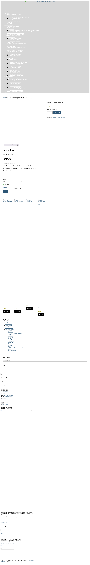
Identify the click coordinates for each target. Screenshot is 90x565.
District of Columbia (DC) (15, 333)
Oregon (10, 345)
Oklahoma (11, 344)
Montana (10, 338)
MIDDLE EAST (9, 328)
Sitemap (2, 535)
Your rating (6, 170)
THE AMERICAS (9, 98)
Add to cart (57, 112)
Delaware (10, 332)
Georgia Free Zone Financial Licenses (17, 75)
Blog (5, 92)
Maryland (10, 337)
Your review (6, 172)
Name (5, 179)
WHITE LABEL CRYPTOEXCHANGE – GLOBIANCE (13, 91)
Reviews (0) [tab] (15, 145)
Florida (10, 334)
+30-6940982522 (6, 406)
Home (4, 97)
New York (11, 342)
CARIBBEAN (8, 325)
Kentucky (10, 336)
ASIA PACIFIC (8, 324)
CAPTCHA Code (17, 189)
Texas (9, 346)
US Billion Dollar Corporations (16, 348)
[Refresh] (5, 187)
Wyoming (10, 352)
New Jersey (11, 341)
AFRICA (7, 322)
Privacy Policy (31, 560)
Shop (8, 97)
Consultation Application (15, 21)
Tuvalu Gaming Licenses (15, 41)
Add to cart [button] (6, 311)
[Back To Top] (45, 563)
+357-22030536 (5, 391)
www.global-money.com (10, 396)
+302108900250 (5, 404)
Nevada (10, 340)
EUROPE (7, 326)
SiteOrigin (3, 561)
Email (4, 181)
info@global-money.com (8, 395)
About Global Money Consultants (14, 14)
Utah (9, 349)
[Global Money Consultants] (45, 5)
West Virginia (12, 350)
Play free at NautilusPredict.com (7, 543)
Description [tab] (7, 145)
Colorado (16, 98)
